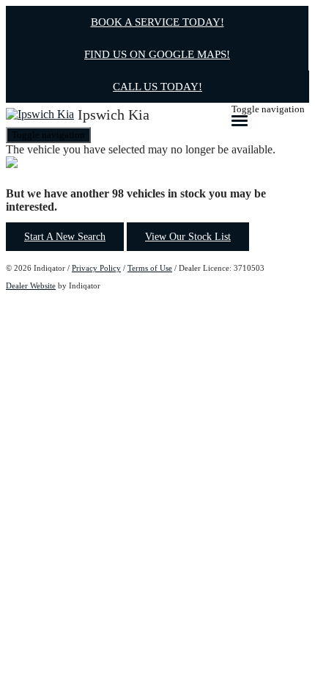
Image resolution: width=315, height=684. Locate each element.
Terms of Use (149, 267)
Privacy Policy (96, 267)
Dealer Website (31, 285)
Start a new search (64, 236)
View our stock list (188, 236)
